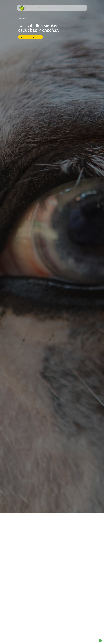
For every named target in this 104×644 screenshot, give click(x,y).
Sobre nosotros (42, 7)
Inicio (35, 7)
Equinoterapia (62, 7)
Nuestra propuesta (52, 7)
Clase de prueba (71, 7)
